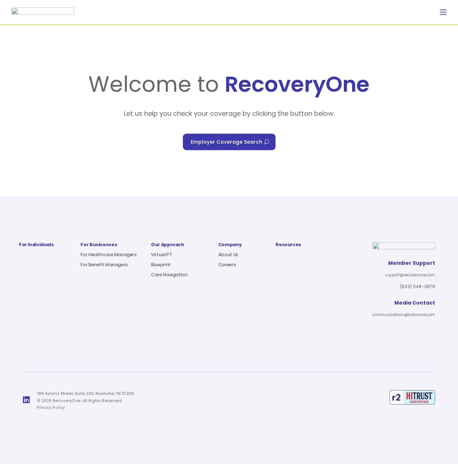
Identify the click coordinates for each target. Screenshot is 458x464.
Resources (288, 245)
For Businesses (99, 245)
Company (230, 245)
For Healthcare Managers (108, 255)
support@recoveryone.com (410, 275)
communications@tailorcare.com (403, 314)
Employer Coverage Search (226, 141)
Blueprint (161, 265)
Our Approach (167, 245)
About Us (228, 255)
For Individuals (36, 245)
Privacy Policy (51, 407)
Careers (227, 265)
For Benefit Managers (104, 265)
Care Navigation (169, 275)
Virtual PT (161, 255)
